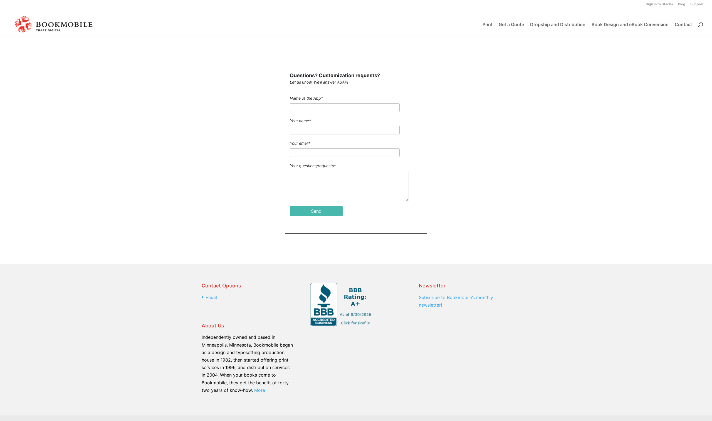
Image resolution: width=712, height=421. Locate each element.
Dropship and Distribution (557, 24)
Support (697, 4)
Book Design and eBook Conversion (630, 24)
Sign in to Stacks (659, 4)
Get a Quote (511, 24)
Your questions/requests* (313, 165)
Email (211, 297)
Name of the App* (306, 98)
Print (488, 24)
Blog (681, 4)
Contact (683, 24)
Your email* (300, 143)
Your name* (300, 120)
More (259, 390)
